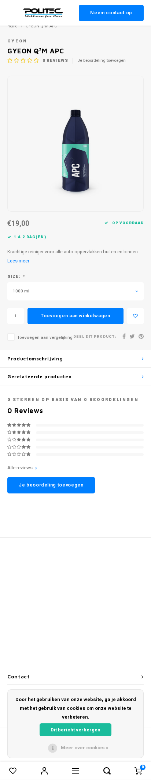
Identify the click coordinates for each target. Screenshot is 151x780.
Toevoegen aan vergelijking (45, 337)
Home (12, 26)
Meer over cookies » (84, 747)
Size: (16, 277)
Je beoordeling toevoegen (101, 61)
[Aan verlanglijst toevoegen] (135, 316)
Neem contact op (111, 12)
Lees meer (18, 261)
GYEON (17, 41)
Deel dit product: (94, 336)
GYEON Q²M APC (41, 26)
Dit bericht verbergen (75, 729)
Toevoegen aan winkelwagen (75, 315)
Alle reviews (20, 468)
